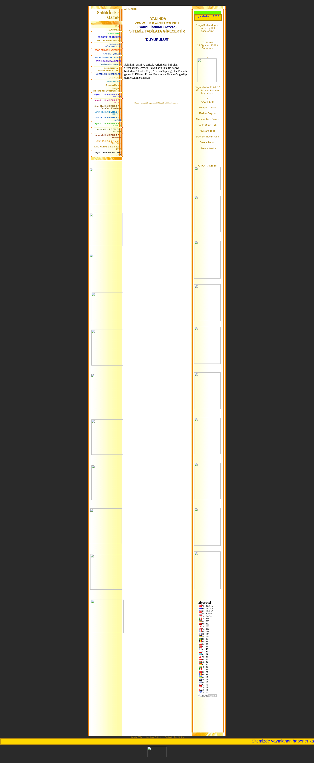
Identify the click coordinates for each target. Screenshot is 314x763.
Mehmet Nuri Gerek (207, 119)
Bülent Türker (207, 142)
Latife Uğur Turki (207, 124)
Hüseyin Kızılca (207, 148)
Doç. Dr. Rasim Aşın (207, 136)
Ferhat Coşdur (207, 113)
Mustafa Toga (207, 130)
